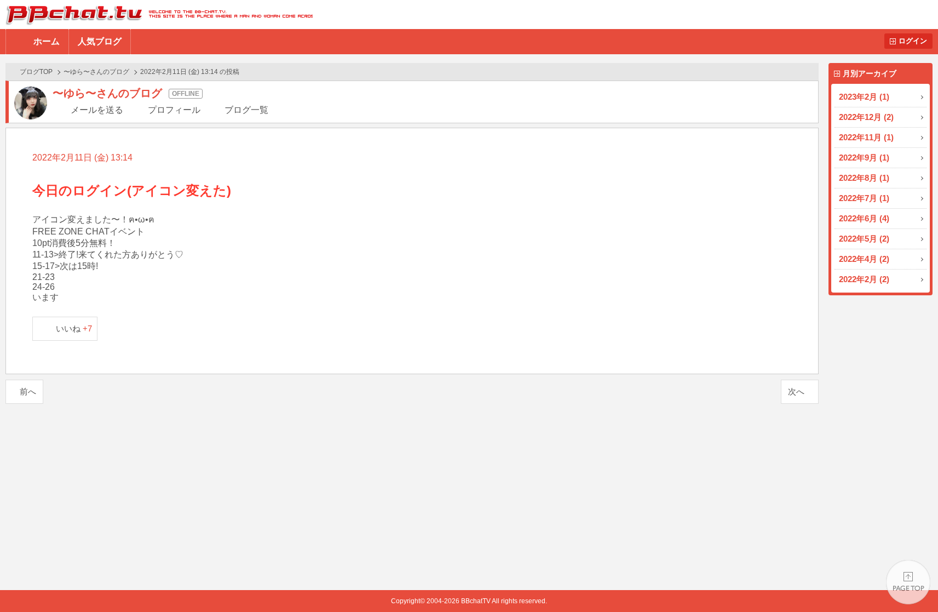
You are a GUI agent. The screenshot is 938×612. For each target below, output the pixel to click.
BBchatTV (156, 14)
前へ (28, 391)
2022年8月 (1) (864, 177)
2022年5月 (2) (864, 238)
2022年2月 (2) (864, 279)
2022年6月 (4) (864, 218)
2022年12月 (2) (866, 117)
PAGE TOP (908, 582)
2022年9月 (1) (864, 157)
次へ (796, 391)
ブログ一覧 (246, 110)
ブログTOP (36, 72)
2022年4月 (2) (864, 259)
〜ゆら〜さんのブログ (96, 72)
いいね (74, 328)
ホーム (46, 41)
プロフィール (174, 110)
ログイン (913, 41)
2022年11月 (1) (866, 137)
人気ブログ (100, 41)
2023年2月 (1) (864, 96)
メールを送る (97, 110)
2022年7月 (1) (864, 198)
